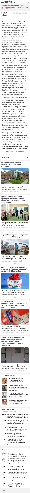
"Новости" (14, 90)
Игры (2, 8)
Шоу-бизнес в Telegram (15, 151)
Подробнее (5, 157)
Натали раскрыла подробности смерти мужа (14, 7)
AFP (6, 51)
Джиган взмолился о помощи (10, 5)
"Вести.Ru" (14, 97)
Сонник (8, 8)
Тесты (22, 5)
